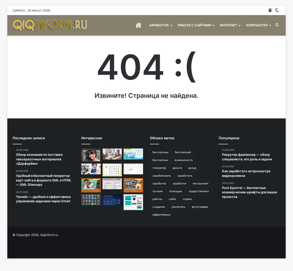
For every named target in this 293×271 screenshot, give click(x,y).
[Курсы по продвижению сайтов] (133, 185)
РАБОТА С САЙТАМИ (194, 25)
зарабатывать (161, 175)
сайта (172, 199)
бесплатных (160, 160)
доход (192, 168)
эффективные (161, 214)
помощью (175, 191)
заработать (185, 175)
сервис (187, 199)
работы (157, 199)
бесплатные (160, 152)
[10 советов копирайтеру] (91, 185)
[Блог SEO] (50, 25)
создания (158, 206)
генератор (159, 168)
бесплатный (183, 152)
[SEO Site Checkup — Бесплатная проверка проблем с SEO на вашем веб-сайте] (133, 153)
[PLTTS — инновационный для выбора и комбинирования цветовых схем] (91, 169)
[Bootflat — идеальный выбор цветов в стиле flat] (133, 202)
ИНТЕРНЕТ (228, 25)
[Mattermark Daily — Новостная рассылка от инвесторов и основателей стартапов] (112, 199)
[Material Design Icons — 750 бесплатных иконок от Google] (91, 199)
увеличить (178, 206)
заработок (179, 183)
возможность (184, 160)
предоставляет (199, 191)
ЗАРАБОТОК (159, 25)
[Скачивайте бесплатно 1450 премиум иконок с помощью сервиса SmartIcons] (112, 170)
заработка (159, 183)
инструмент (201, 183)
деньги (177, 168)
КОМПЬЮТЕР (257, 25)
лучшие (157, 191)
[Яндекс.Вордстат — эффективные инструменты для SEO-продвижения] (112, 183)
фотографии (200, 206)
